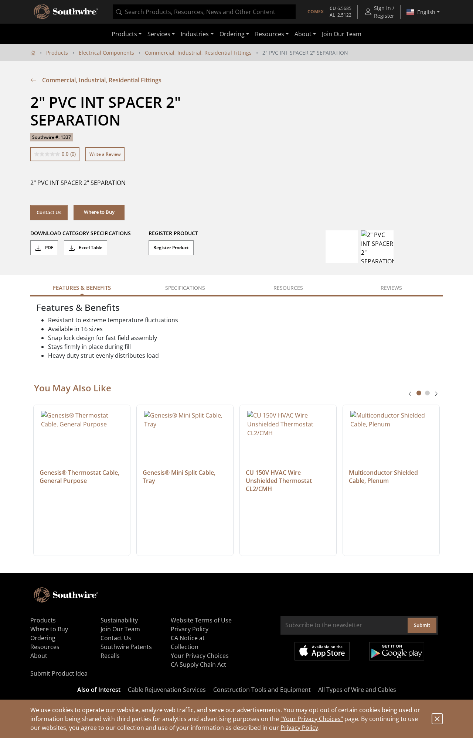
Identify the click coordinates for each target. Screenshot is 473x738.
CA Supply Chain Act (198, 664)
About (38, 656)
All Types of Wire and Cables (357, 690)
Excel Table (90, 247)
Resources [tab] (288, 287)
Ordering (42, 638)
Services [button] (158, 34)
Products (57, 52)
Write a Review (105, 154)
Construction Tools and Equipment (262, 690)
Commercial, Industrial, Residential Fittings (198, 52)
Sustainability (119, 620)
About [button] (303, 34)
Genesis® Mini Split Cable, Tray (180, 476)
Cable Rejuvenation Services (167, 690)
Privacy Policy (299, 728)
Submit (422, 625)
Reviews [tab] (391, 287)
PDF (48, 247)
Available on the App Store (322, 651)
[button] (99, 212)
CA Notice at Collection (188, 642)
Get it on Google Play (396, 651)
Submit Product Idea (59, 673)
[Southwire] (66, 12)
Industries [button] (195, 34)
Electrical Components (106, 52)
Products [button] (124, 34)
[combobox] (204, 11)
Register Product (171, 247)
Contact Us (49, 212)
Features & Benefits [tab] (82, 287)
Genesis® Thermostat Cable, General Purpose (80, 476)
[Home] (32, 52)
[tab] (418, 393)
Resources (44, 647)
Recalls (110, 656)
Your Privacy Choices (200, 656)
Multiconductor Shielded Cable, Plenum (384, 476)
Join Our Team (341, 34)
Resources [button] (269, 34)
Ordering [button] (232, 34)
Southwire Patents (126, 647)
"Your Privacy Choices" (311, 719)
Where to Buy (49, 629)
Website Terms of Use (201, 620)
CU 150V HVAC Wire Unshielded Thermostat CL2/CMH (279, 480)
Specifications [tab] (185, 287)
